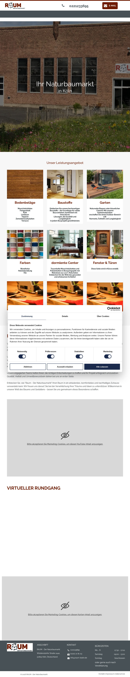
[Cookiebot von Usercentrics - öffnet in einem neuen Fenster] (109, 309)
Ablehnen (28, 367)
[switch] (50, 356)
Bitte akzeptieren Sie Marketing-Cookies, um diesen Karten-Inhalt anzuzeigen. (65, 614)
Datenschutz (120, 674)
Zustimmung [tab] (27, 316)
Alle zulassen (102, 367)
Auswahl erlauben (65, 367)
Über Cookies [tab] (103, 316)
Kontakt (101, 674)
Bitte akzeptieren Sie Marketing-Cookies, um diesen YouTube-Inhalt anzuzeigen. (65, 444)
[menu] (5, 9)
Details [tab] (65, 316)
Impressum (110, 674)
